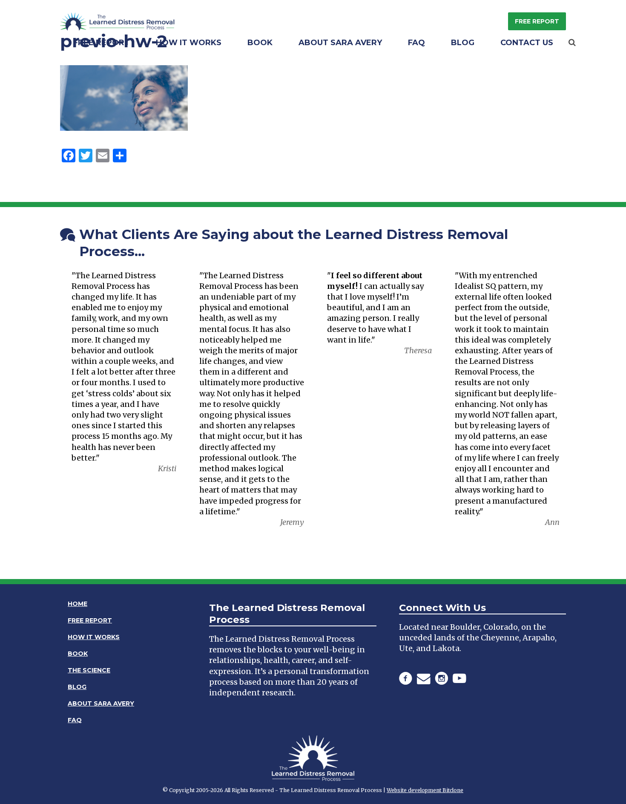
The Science (89, 670)
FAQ (416, 42)
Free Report (537, 21)
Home (77, 604)
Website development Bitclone (425, 790)
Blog (462, 42)
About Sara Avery (340, 42)
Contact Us (526, 42)
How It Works (188, 42)
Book (260, 42)
